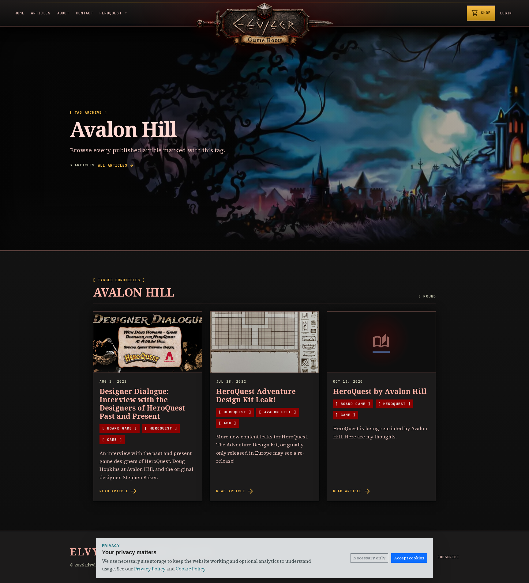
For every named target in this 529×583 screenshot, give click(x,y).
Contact (84, 13)
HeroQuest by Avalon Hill (380, 391)
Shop (481, 13)
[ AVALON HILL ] (277, 412)
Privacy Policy (150, 569)
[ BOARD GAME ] (119, 428)
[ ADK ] (227, 423)
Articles (41, 13)
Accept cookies (409, 558)
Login (506, 13)
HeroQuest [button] (111, 13)
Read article (118, 491)
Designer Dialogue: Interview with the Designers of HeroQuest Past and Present (142, 404)
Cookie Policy (190, 569)
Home (19, 13)
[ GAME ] (112, 439)
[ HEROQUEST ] (161, 428)
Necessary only (369, 558)
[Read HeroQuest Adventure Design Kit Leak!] (264, 342)
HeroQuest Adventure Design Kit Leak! (256, 395)
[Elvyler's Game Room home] (264, 24)
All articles (116, 165)
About (63, 13)
